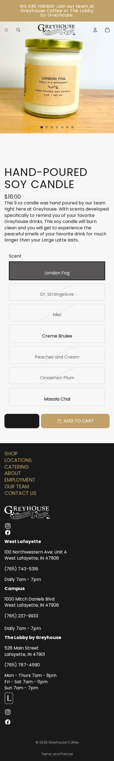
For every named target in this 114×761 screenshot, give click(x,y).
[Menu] (6, 30)
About (12, 473)
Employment (19, 479)
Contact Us (20, 492)
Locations (18, 459)
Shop (10, 453)
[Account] (95, 30)
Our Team (16, 486)
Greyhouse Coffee (63, 742)
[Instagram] (7, 525)
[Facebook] (7, 532)
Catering (16, 466)
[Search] (18, 30)
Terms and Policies (57, 754)
